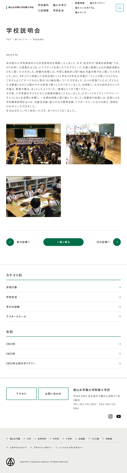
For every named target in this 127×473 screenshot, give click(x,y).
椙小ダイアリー (97, 3)
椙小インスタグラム (85, 8)
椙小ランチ (80, 12)
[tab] (43, 5)
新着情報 (80, 3)
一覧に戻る (63, 242)
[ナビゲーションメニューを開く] (120, 8)
